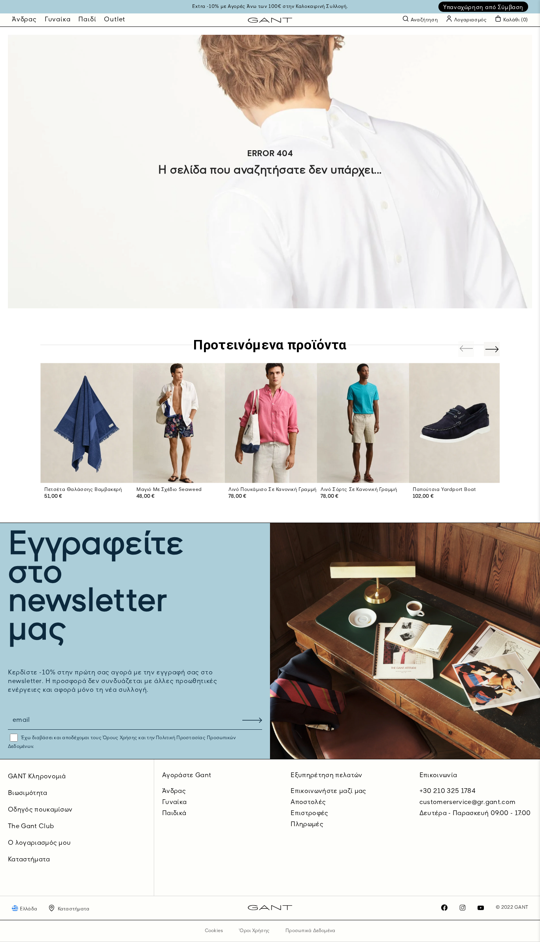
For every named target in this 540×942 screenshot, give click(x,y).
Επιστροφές (309, 813)
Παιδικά (174, 813)
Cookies (214, 931)
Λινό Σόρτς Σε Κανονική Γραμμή (359, 489)
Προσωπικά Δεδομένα (310, 931)
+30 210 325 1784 (447, 791)
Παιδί (87, 20)
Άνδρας (24, 20)
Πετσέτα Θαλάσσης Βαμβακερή (83, 489)
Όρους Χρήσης (120, 738)
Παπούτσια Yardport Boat (444, 489)
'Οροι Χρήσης (254, 931)
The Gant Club (31, 826)
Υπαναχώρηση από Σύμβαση (483, 7)
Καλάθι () (515, 20)
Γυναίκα (58, 20)
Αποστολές (308, 802)
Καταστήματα (29, 860)
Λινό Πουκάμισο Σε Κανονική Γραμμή (272, 489)
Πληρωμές (307, 824)
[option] (86, 439)
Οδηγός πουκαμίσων (40, 810)
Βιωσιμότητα (27, 793)
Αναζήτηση (424, 20)
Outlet (114, 20)
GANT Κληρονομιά (37, 777)
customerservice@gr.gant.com (467, 802)
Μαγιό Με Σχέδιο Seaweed (169, 489)
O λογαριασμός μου (39, 843)
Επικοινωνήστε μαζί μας (328, 791)
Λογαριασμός (470, 20)
